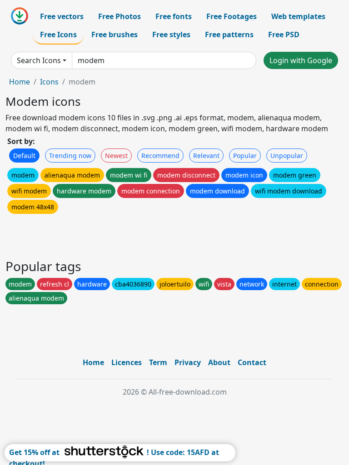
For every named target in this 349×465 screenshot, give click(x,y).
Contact (252, 362)
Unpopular (286, 155)
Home (19, 82)
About (219, 362)
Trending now (70, 155)
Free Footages (231, 16)
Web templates (298, 16)
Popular (245, 155)
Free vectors (62, 16)
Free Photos (119, 16)
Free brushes (114, 35)
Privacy (187, 362)
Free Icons (58, 35)
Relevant (206, 155)
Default (24, 155)
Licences (126, 362)
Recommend (160, 155)
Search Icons (39, 60)
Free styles (171, 35)
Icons (49, 82)
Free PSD (283, 35)
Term (158, 362)
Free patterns (229, 35)
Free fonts (173, 16)
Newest (116, 155)
